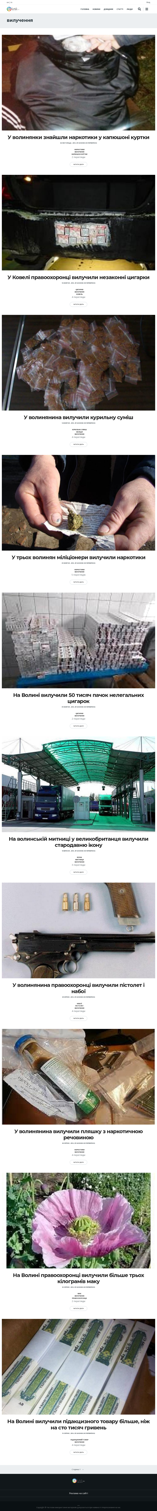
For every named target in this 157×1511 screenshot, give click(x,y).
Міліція (79, 432)
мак (79, 1294)
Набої (79, 1004)
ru (11, 2)
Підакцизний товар (79, 1440)
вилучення (79, 152)
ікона (79, 857)
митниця (79, 860)
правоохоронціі (79, 1298)
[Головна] (13, 9)
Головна (85, 9)
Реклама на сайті (78, 1493)
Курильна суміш (79, 430)
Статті (120, 9)
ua (8, 2)
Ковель (79, 294)
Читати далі (78, 164)
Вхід (148, 2)
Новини (96, 9)
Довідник (108, 9)
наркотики (79, 149)
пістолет (79, 1006)
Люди (130, 9)
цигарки (79, 290)
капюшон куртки (79, 154)
